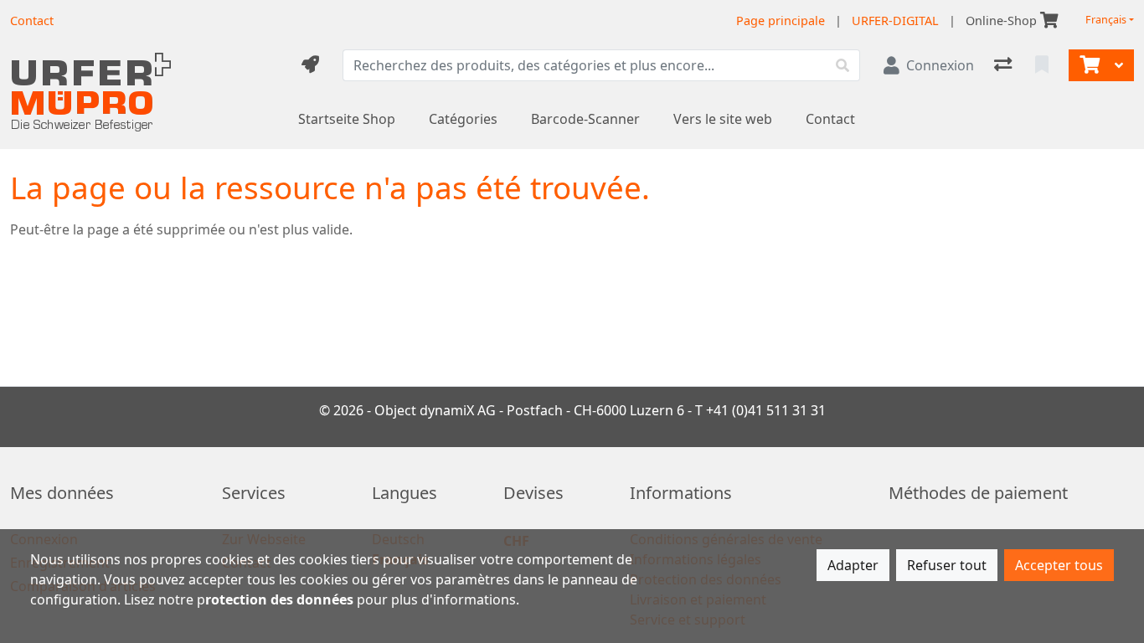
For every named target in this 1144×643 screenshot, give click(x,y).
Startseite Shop (346, 119)
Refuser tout (947, 565)
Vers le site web (722, 119)
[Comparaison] (1004, 65)
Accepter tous (1059, 565)
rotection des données (279, 599)
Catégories (463, 119)
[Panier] (1088, 65)
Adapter (853, 565)
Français (1105, 20)
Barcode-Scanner (585, 119)
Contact (830, 119)
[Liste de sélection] (1043, 65)
